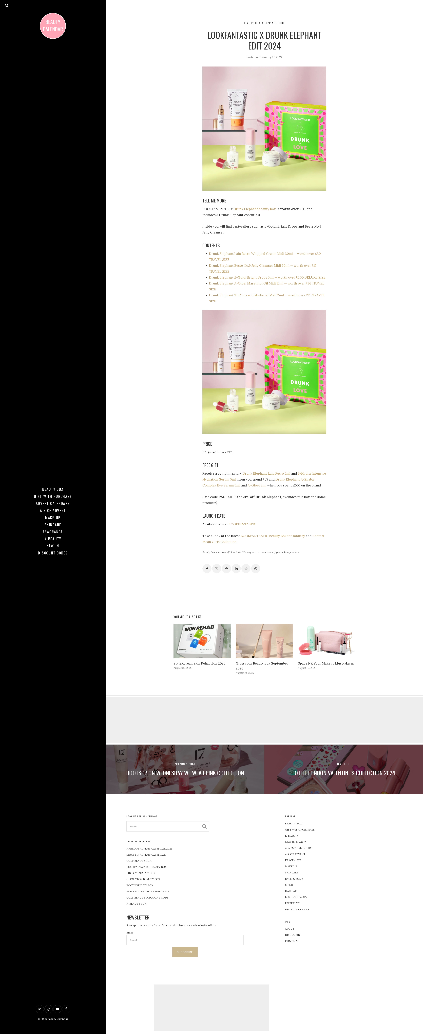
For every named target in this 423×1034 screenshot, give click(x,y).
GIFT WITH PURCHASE (300, 829)
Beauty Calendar (57, 1018)
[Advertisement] (264, 720)
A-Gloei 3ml (257, 485)
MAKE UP (291, 866)
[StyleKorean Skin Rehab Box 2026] (202, 641)
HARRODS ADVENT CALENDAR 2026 (149, 848)
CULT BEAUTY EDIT (139, 860)
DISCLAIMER (293, 934)
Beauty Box (53, 489)
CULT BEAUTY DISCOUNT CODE (147, 897)
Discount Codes (53, 552)
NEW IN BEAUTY (296, 841)
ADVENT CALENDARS (298, 848)
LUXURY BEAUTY (296, 897)
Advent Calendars (53, 503)
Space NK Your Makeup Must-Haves (326, 663)
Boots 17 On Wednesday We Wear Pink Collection (185, 772)
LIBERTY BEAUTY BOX (140, 873)
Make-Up (53, 517)
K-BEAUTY (292, 835)
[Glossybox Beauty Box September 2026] (264, 641)
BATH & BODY (294, 878)
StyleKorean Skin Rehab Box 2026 (199, 663)
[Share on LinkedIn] (236, 568)
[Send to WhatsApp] (255, 568)
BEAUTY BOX (293, 823)
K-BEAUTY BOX (136, 903)
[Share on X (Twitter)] (216, 568)
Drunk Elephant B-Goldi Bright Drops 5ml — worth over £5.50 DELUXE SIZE (267, 277)
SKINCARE (291, 872)
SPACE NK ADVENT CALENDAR (146, 854)
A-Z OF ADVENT (53, 510)
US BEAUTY (292, 903)
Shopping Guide (273, 23)
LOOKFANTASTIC (242, 524)
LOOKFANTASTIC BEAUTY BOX (146, 866)
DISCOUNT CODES (297, 909)
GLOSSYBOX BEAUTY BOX (143, 879)
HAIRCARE (291, 891)
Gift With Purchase (53, 496)
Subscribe (185, 952)
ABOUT (289, 928)
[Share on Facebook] (207, 568)
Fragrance (53, 531)
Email (129, 932)
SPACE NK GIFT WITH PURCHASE (147, 891)
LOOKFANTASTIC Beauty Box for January (273, 536)
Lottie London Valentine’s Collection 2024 (343, 772)
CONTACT (291, 941)
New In (53, 545)
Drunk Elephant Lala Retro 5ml (266, 473)
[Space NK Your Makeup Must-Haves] (326, 641)
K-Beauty (52, 538)
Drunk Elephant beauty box (254, 209)
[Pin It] (226, 568)
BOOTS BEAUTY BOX (139, 885)
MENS (289, 884)
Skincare (52, 524)
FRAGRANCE (293, 860)
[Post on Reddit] (245, 568)
